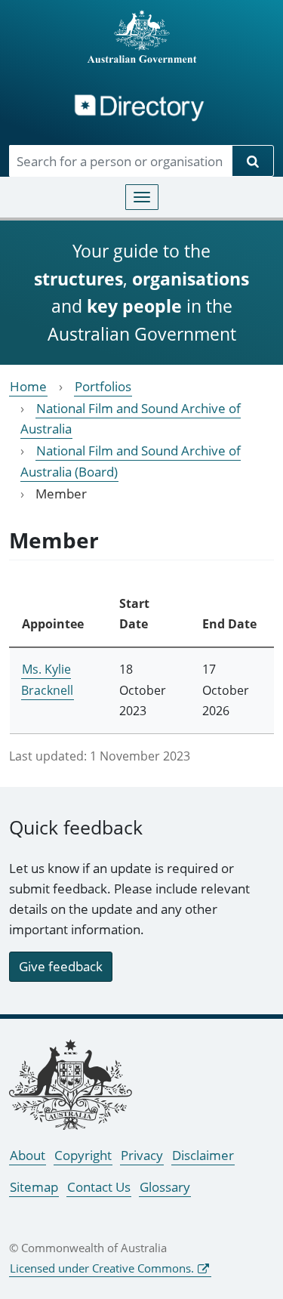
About (27, 1155)
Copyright (83, 1155)
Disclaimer (203, 1155)
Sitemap (34, 1187)
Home (28, 386)
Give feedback (61, 966)
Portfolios (103, 386)
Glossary (165, 1187)
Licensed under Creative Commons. (102, 1268)
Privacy (142, 1155)
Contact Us (99, 1187)
